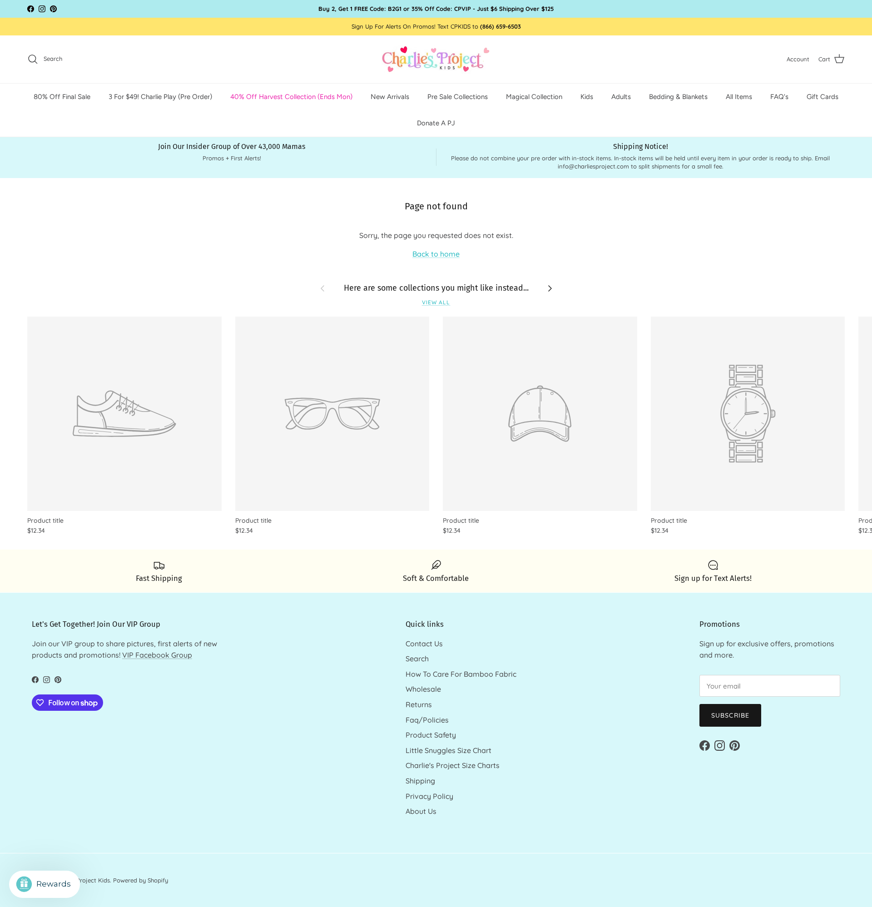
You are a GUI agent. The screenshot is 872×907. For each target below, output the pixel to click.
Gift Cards (822, 96)
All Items (739, 96)
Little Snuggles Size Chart (448, 750)
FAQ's (779, 96)
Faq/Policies (427, 719)
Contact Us (424, 643)
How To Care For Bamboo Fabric (461, 674)
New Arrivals (390, 96)
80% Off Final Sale (62, 96)
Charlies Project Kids (81, 880)
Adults (621, 96)
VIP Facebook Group (157, 654)
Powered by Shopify (140, 880)
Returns (419, 704)
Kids (586, 96)
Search (417, 658)
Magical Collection (534, 96)
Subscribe (730, 715)
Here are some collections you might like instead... (436, 288)
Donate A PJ (436, 123)
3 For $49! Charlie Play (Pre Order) (160, 96)
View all (436, 302)
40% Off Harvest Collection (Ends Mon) (291, 96)
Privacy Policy (429, 796)
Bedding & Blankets (678, 96)
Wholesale (423, 689)
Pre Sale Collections (457, 96)
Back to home (436, 253)
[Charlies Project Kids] (436, 59)
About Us (421, 811)
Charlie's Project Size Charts (453, 765)
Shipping (420, 780)
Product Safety (431, 734)
